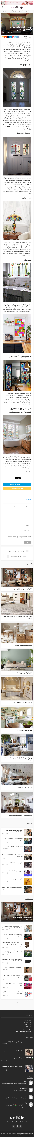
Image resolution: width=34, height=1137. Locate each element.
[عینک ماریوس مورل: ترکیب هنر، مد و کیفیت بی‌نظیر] (28, 978)
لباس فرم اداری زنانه (26, 1029)
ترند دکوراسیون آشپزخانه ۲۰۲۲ (24, 730)
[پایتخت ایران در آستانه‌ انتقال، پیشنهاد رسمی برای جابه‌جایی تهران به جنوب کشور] (28, 953)
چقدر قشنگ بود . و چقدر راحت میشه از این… (15, 1098)
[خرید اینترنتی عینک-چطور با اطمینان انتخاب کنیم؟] (28, 832)
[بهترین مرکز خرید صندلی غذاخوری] (17, 633)
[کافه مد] (17, 1117)
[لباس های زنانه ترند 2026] (28, 865)
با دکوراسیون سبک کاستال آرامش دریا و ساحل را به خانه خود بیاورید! (18, 759)
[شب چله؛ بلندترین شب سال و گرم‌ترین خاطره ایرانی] (28, 937)
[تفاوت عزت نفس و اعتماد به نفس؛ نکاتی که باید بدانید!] (28, 994)
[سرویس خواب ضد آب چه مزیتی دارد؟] (17, 688)
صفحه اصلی (29, 11)
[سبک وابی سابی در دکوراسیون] (17, 774)
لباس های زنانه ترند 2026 (16, 863)
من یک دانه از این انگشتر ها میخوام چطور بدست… (13, 1083)
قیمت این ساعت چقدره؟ (20, 1091)
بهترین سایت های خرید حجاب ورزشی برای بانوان (12, 839)
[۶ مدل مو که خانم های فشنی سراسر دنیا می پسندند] (29, 1068)
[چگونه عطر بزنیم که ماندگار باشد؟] (28, 849)
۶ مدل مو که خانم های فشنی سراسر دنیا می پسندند (12, 1067)
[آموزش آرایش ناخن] (29, 1058)
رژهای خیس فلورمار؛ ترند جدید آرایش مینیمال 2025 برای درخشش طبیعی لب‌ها (12, 927)
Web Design (27, 1020)
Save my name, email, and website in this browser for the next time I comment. (19, 537)
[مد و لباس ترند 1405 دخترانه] (28, 873)
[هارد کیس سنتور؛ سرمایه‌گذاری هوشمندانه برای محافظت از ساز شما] (28, 961)
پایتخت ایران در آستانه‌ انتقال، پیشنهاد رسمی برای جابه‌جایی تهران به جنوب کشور (12, 952)
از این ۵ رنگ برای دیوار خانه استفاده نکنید (21, 673)
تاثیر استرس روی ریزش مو (16, 879)
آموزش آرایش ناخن (18, 1058)
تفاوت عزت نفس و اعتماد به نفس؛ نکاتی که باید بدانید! (12, 992)
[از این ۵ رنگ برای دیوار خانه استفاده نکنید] (17, 660)
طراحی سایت (28, 1025)
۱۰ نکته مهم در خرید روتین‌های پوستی (13, 967)
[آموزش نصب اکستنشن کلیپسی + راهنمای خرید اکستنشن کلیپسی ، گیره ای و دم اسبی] (28, 945)
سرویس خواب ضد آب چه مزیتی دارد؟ (22, 703)
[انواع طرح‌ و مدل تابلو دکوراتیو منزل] (17, 577)
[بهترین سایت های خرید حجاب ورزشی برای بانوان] (28, 841)
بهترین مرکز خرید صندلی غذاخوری (23, 645)
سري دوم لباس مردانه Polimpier (15, 1042)
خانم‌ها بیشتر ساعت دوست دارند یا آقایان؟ (12, 887)
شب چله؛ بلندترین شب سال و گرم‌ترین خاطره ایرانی (13, 935)
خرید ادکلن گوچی (27, 1023)
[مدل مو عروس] (29, 1052)
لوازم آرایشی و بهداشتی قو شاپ (23, 1031)
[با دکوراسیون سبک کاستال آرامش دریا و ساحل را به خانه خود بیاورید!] (17, 745)
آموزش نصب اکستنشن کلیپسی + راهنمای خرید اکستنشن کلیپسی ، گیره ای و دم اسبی (12, 944)
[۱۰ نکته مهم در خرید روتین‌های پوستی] (28, 970)
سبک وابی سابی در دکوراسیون (24, 788)
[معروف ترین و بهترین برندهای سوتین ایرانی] (28, 986)
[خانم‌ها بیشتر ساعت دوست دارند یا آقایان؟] (28, 889)
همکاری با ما (15, 1122)
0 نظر (3, 32)
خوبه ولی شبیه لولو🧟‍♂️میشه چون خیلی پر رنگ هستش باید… (14, 1106)
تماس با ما (8, 1122)
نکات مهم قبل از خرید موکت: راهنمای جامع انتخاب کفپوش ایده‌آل (17, 617)
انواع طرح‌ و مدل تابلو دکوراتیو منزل (23, 589)
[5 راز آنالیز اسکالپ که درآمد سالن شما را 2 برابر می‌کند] (28, 857)
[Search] (2, 7)
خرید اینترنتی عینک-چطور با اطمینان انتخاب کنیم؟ (13, 831)
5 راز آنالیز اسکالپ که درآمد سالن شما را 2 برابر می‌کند (12, 855)
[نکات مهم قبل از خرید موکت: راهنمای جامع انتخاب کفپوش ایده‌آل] (17, 604)
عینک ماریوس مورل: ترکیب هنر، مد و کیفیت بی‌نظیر (13, 976)
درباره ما (26, 1122)
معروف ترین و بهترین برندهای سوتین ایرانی (13, 984)
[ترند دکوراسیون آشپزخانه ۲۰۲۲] (17, 717)
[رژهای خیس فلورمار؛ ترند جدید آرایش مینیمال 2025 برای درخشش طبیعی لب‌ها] (28, 928)
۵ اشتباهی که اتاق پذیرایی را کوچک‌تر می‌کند (20, 815)
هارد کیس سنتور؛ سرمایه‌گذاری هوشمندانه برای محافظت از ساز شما (12, 960)
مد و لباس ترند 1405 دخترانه (15, 871)
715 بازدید (21, 920)
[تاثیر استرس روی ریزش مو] (28, 881)
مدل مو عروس (19, 1050)
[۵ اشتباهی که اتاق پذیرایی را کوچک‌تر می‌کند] (17, 802)
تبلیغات (21, 1122)
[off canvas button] (31, 7)
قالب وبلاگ (28, 1027)
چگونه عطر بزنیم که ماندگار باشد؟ (14, 846)
